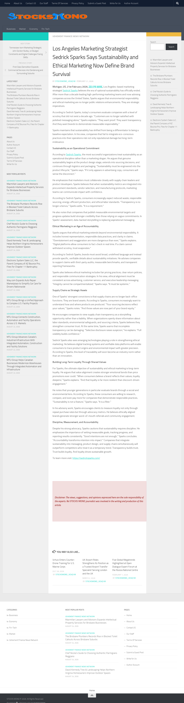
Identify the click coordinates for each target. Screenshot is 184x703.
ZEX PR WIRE (95, 86)
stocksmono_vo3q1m (65, 81)
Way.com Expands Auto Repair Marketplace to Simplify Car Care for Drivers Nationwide (24, 283)
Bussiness (11, 29)
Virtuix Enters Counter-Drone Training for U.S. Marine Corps (64, 563)
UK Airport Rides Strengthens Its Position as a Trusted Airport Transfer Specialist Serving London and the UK (95, 566)
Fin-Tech (46, 29)
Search (153, 42)
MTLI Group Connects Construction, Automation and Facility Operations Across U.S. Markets (24, 320)
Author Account (131, 3)
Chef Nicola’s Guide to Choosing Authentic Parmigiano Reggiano (163, 94)
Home (7, 3)
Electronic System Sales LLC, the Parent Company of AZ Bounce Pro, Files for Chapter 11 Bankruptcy (25, 124)
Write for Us (115, 3)
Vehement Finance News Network (71, 36)
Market (22, 29)
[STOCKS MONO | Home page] (47, 16)
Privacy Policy (78, 3)
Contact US (31, 3)
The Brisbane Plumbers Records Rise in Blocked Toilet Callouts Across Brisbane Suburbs (23, 98)
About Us (18, 3)
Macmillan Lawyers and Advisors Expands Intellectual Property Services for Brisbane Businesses (24, 88)
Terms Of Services (60, 3)
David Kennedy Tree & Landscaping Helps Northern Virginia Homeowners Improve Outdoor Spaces (24, 114)
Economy (33, 29)
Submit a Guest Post (97, 3)
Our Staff (44, 3)
